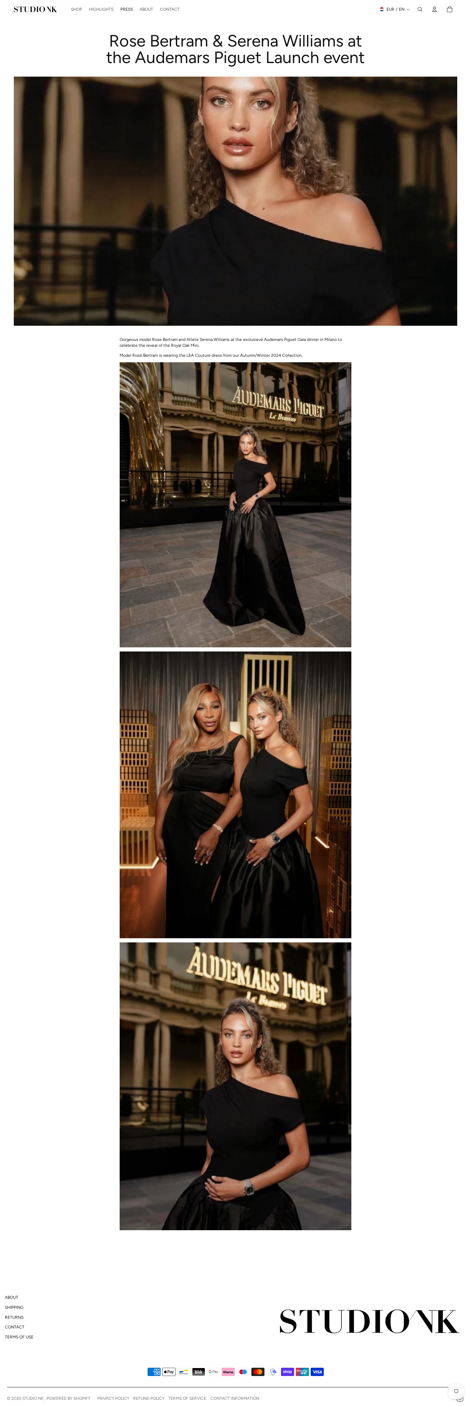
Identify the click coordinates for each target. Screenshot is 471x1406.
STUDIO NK (33, 1398)
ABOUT (11, 1297)
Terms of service (187, 1398)
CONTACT (14, 1327)
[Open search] (420, 9)
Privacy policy (113, 1398)
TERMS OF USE (19, 1337)
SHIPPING (14, 1307)
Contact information (234, 1398)
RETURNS (14, 1317)
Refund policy (148, 1398)
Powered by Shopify (68, 1398)
